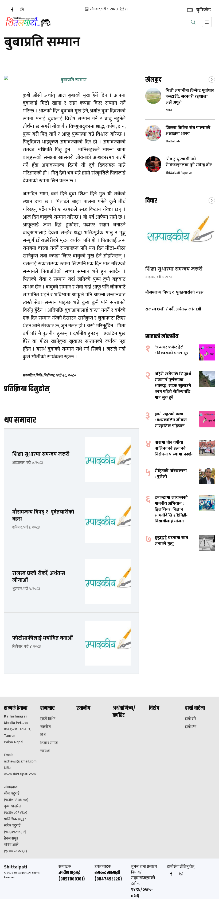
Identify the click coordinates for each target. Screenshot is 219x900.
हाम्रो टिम (190, 726)
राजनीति (45, 726)
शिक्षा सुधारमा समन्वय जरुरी (173, 268)
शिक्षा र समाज (49, 742)
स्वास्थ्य (45, 751)
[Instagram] (22, 10)
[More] (212, 79)
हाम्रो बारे (190, 718)
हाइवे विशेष (47, 718)
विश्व (43, 734)
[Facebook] (12, 10)
